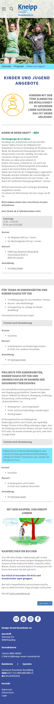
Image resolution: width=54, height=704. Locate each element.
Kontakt (6, 683)
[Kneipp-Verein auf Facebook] (38, 619)
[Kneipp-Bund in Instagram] (31, 619)
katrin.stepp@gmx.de (20, 593)
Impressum (7, 689)
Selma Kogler (17, 268)
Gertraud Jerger (18, 359)
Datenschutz (8, 692)
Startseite (6, 66)
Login (4, 695)
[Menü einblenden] (4, 9)
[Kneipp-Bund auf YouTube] (23, 619)
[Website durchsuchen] (11, 9)
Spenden (27, 664)
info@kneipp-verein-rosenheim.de (24, 656)
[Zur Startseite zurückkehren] (27, 5)
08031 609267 (15, 653)
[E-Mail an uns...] (16, 619)
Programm (19, 66)
